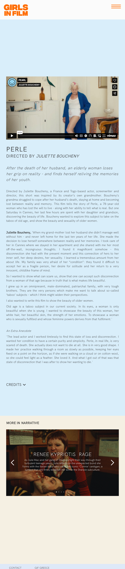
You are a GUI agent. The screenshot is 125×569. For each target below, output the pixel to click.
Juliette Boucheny (57, 156)
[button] (12, 462)
